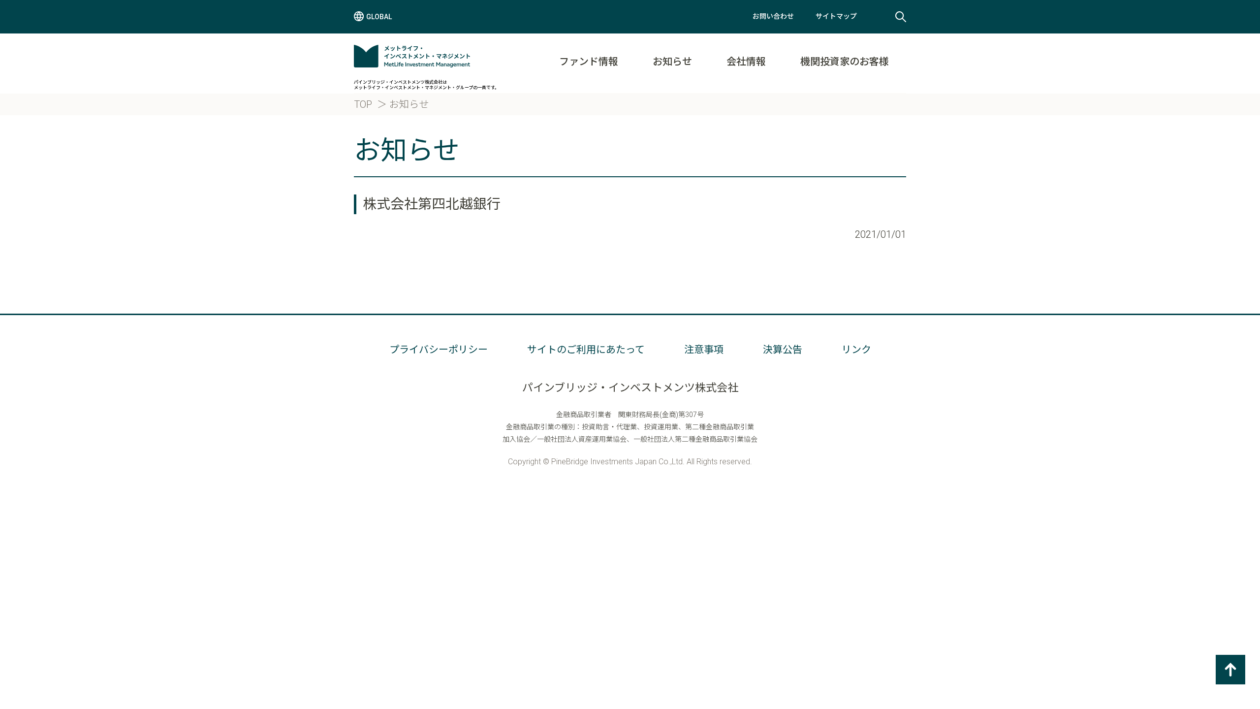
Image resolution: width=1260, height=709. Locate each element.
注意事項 (704, 349)
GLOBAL (379, 17)
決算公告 (782, 349)
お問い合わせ (773, 16)
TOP (363, 104)
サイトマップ (836, 16)
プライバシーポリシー (438, 349)
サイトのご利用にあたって (586, 349)
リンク (856, 349)
